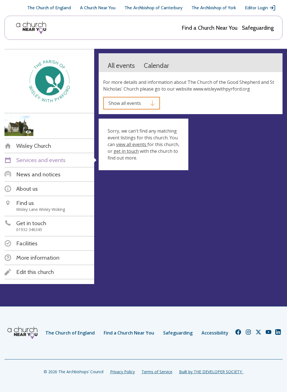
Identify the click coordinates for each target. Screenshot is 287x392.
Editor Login (256, 7)
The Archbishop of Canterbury (153, 7)
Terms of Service (157, 371)
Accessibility (215, 333)
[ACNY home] (31, 28)
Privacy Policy (122, 371)
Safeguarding (258, 27)
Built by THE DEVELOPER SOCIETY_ (211, 371)
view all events (131, 144)
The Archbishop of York (213, 7)
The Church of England (49, 7)
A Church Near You (97, 7)
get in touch (126, 151)
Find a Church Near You (209, 27)
